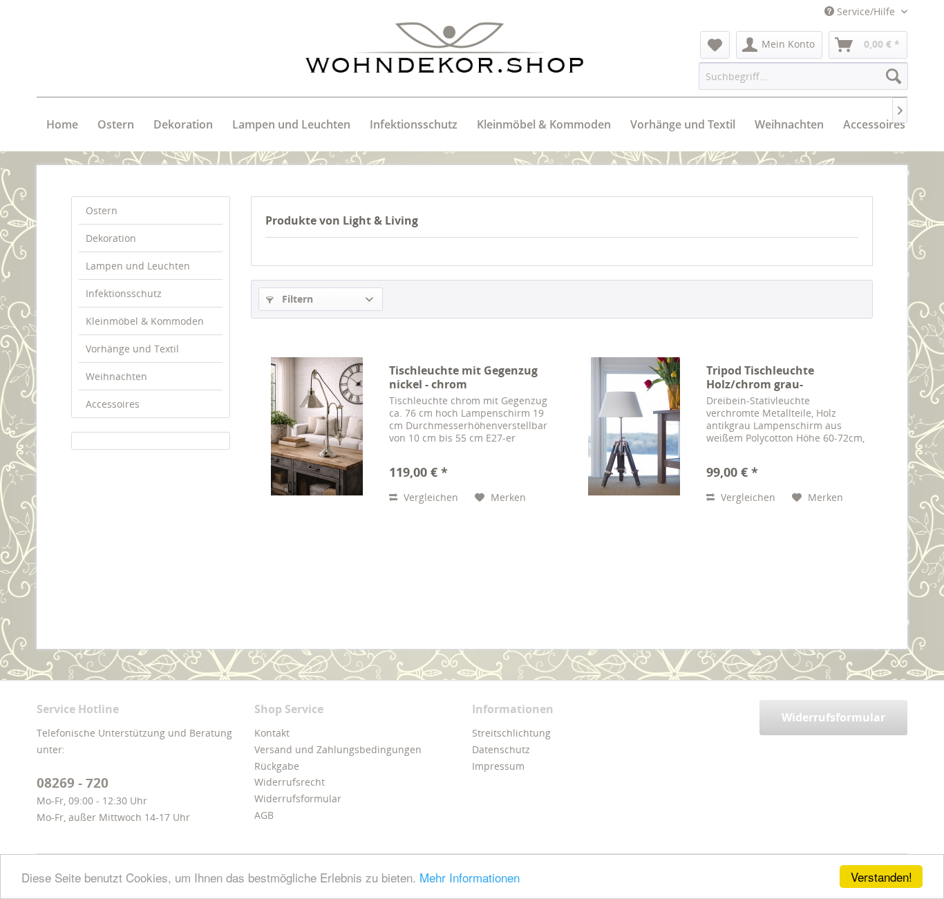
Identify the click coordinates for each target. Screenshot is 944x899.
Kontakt (272, 732)
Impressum (498, 766)
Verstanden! (881, 876)
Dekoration (111, 238)
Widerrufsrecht (289, 781)
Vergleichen (429, 497)
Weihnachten (116, 376)
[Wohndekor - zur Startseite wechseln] (445, 48)
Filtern (296, 298)
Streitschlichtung (511, 732)
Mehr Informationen (469, 877)
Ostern (101, 210)
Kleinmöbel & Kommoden (145, 321)
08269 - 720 (72, 783)
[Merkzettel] (715, 45)
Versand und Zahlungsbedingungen (338, 749)
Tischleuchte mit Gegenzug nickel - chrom (463, 377)
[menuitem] (715, 45)
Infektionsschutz (124, 293)
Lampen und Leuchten (138, 265)
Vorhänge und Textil (132, 348)
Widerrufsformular (297, 798)
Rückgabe (276, 766)
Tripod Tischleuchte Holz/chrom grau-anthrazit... (760, 377)
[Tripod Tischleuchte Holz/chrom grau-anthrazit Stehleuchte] (633, 426)
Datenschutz (501, 749)
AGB (264, 815)
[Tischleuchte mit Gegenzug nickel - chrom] (316, 426)
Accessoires (113, 403)
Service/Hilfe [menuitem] (866, 11)
